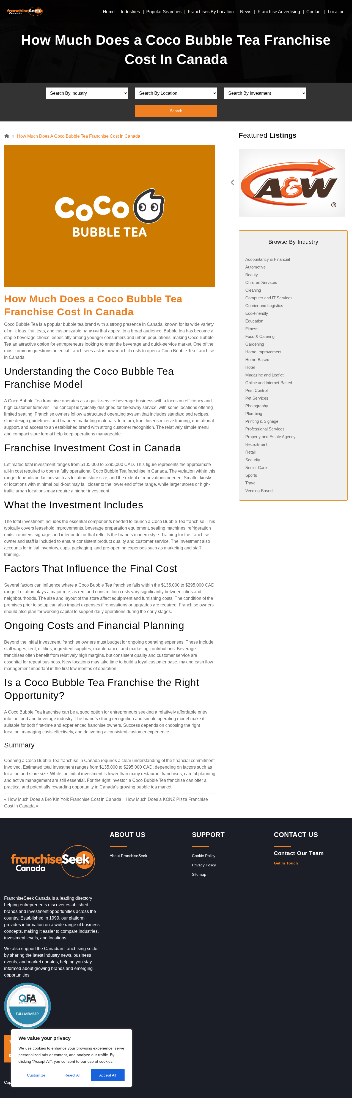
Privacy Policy (204, 865)
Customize (36, 1075)
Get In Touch (286, 863)
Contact (313, 11)
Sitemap (199, 874)
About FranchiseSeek (128, 855)
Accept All (107, 1075)
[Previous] (232, 183)
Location (336, 11)
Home (109, 11)
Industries (130, 11)
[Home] (8, 136)
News (245, 11)
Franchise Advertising (279, 11)
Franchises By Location (211, 11)
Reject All (72, 1075)
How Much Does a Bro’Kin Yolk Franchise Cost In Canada (64, 799)
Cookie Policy (203, 855)
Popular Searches (164, 11)
